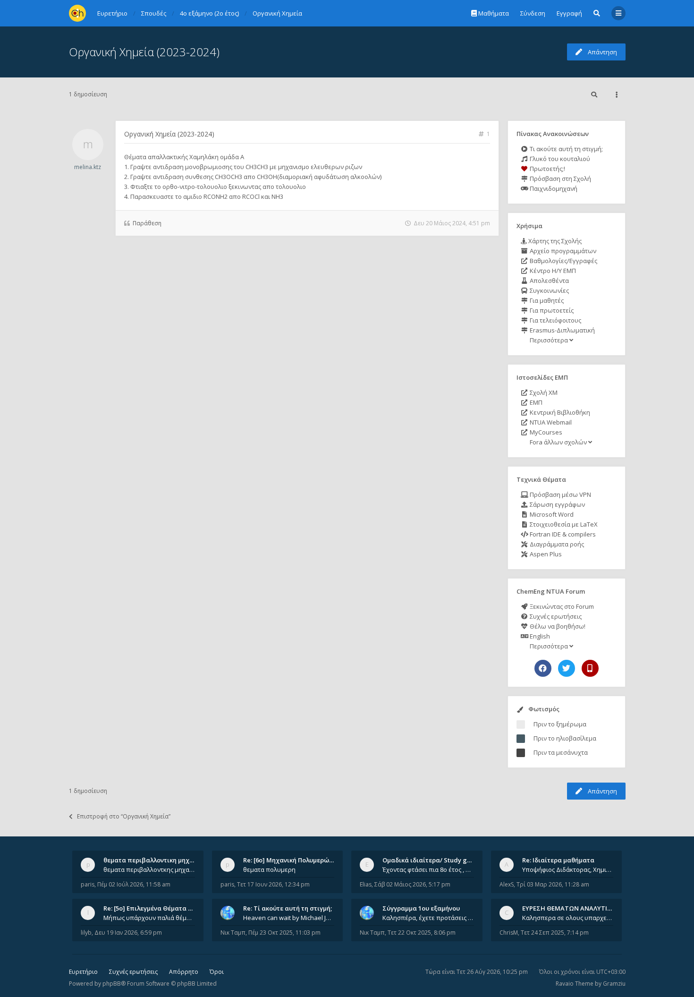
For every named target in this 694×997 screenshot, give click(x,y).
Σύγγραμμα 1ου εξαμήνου (421, 908)
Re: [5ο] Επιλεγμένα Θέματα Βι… (151, 908)
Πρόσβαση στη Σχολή (559, 178)
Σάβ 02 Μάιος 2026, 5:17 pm (412, 884)
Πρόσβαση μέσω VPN (559, 494)
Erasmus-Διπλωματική (561, 330)
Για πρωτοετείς (551, 310)
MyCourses (545, 432)
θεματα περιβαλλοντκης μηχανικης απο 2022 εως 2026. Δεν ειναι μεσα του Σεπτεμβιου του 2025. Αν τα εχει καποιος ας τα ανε (149, 869)
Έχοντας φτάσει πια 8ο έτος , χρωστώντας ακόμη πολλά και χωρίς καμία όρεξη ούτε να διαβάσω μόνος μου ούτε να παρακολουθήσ (428, 869)
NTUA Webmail (550, 422)
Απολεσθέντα (548, 280)
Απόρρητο (183, 972)
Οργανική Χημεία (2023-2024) (144, 52)
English (539, 636)
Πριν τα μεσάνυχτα (560, 752)
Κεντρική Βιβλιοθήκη (559, 412)
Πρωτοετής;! (546, 168)
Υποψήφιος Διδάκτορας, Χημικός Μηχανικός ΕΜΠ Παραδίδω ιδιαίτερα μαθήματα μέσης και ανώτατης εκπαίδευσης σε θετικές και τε (568, 869)
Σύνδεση (532, 13)
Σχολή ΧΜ (543, 392)
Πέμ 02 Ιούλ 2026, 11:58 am (133, 884)
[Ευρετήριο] (77, 13)
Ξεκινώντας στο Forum (561, 606)
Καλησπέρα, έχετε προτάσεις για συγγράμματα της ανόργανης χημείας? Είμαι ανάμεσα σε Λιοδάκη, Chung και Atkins (428, 917)
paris (87, 884)
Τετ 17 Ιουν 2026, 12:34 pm (273, 884)
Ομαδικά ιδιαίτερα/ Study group (431, 860)
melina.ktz (87, 167)
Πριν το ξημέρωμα (559, 724)
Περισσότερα (548, 340)
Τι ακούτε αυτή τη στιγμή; (565, 149)
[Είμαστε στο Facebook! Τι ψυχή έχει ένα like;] (542, 668)
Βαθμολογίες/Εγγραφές (562, 260)
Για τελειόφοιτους (554, 320)
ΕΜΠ (535, 402)
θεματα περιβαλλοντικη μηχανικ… (155, 860)
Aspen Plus (545, 554)
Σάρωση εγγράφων (556, 504)
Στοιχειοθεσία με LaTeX (563, 524)
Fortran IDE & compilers (562, 534)
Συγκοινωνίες (548, 290)
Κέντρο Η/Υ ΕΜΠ (552, 270)
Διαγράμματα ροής (556, 544)
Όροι (217, 972)
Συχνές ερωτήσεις (555, 616)
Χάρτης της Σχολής (554, 241)
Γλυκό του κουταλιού (559, 158)
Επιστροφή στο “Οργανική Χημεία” (123, 816)
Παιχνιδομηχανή (552, 188)
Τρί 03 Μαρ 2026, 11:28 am (552, 884)
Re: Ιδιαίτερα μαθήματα (558, 860)
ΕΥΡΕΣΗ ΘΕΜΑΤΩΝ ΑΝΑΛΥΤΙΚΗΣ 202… (579, 908)
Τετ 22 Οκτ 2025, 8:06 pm (422, 933)
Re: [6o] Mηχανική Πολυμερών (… (292, 860)
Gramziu (614, 984)
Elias (366, 884)
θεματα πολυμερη (269, 869)
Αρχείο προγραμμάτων (562, 251)
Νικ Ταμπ (232, 933)
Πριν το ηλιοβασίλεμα (564, 738)
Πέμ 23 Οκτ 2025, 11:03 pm (284, 933)
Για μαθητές (546, 300)
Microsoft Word (551, 514)
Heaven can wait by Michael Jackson (289, 917)
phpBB (111, 984)
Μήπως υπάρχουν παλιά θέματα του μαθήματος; (149, 917)
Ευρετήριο (83, 972)
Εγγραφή (569, 13)
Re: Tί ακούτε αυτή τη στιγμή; (287, 908)
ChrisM (508, 933)
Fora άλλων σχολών (558, 442)
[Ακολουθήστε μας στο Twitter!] (566, 668)
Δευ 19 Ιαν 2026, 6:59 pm (128, 933)
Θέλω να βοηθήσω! (556, 626)
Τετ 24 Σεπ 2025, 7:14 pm (555, 933)
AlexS (506, 884)
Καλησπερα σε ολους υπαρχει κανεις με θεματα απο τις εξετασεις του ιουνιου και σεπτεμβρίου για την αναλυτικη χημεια (568, 917)
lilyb (86, 933)
